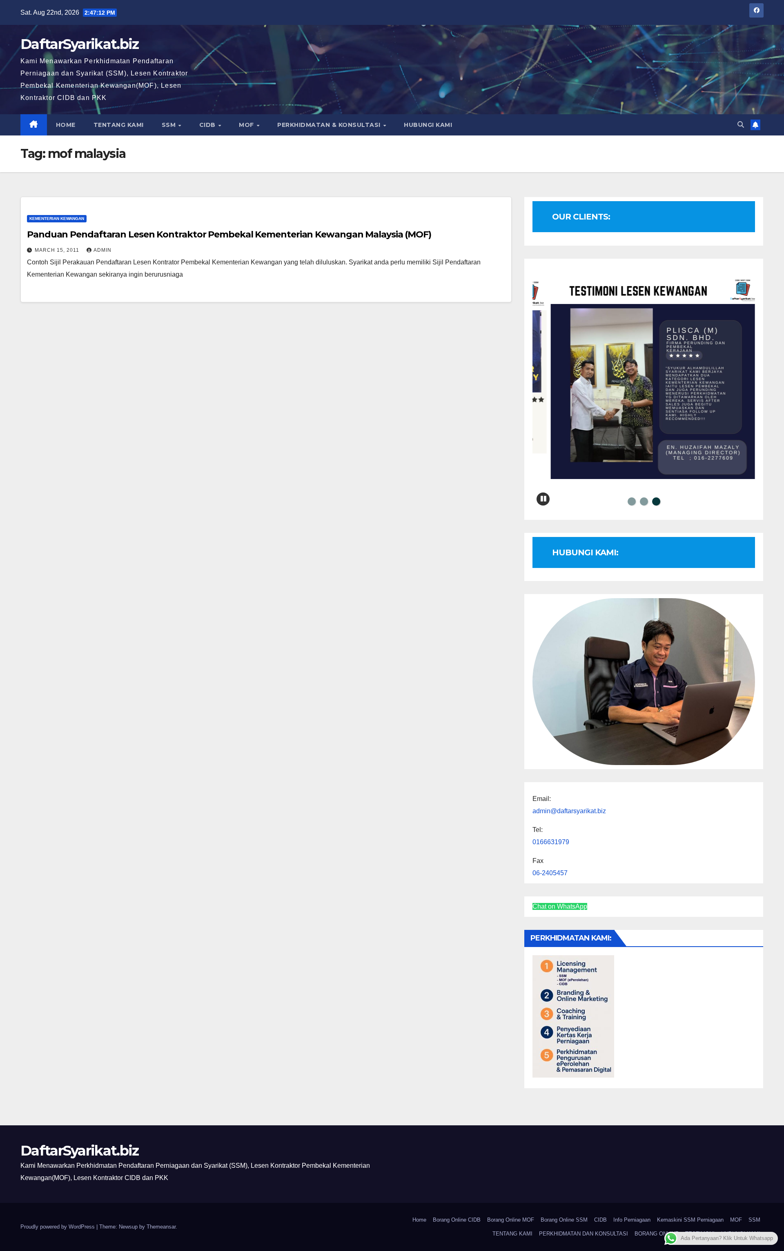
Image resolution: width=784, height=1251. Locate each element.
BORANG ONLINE (657, 1234)
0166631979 (550, 841)
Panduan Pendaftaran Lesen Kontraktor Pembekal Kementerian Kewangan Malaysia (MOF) (229, 234)
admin (102, 250)
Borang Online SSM (564, 1220)
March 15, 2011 (58, 250)
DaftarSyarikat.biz (79, 44)
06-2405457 (550, 872)
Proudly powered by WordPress (58, 1227)
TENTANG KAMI (119, 125)
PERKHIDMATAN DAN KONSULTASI (583, 1234)
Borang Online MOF (510, 1220)
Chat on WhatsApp (559, 906)
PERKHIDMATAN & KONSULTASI (329, 125)
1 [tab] (632, 501)
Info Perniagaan (631, 1220)
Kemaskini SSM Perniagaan (690, 1220)
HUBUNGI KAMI (428, 125)
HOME (66, 125)
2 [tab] (644, 501)
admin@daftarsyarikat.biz (569, 810)
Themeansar (161, 1227)
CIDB (208, 125)
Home (419, 1220)
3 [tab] (656, 501)
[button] (740, 124)
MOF (247, 125)
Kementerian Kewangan (56, 218)
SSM (170, 125)
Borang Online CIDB (457, 1220)
